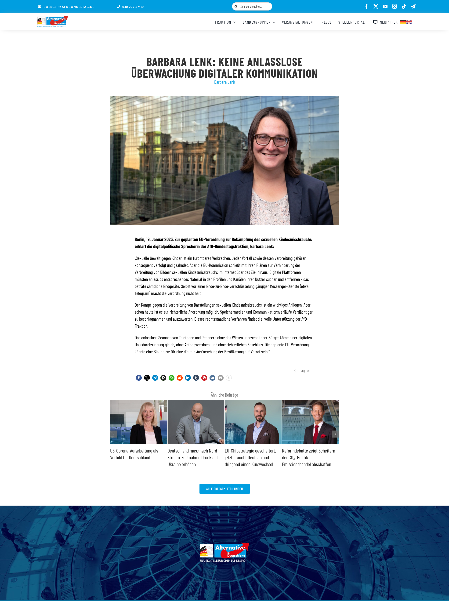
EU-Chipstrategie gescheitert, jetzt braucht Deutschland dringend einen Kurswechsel (193, 457)
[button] (139, 378)
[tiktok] (404, 6)
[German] (403, 21)
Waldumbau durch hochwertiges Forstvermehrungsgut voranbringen (309, 457)
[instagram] (394, 6)
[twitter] (375, 6)
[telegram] (413, 6)
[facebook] (366, 6)
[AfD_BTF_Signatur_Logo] (52, 18)
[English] (409, 21)
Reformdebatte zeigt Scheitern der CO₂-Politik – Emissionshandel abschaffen (251, 457)
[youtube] (385, 6)
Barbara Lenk (224, 82)
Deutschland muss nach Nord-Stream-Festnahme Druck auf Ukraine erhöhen (135, 457)
